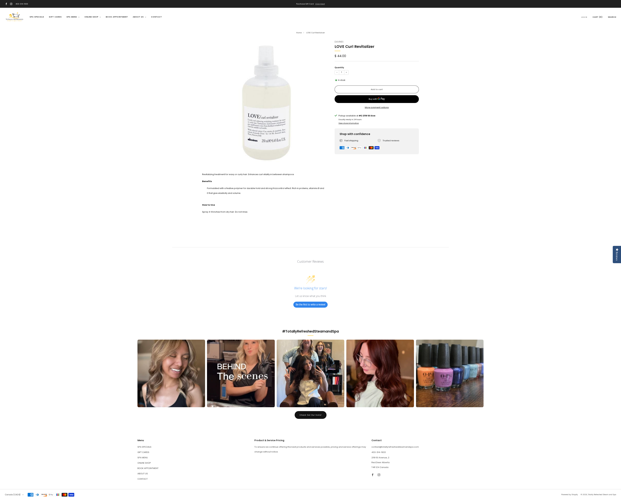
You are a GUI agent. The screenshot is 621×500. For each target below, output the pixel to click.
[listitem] (310, 4)
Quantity (339, 67)
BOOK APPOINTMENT (117, 17)
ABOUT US (138, 17)
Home (299, 32)
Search (612, 17)
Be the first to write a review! (310, 304)
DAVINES (339, 41)
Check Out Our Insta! (311, 415)
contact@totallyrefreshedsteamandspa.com (395, 446)
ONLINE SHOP (91, 17)
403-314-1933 (22, 4)
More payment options (377, 107)
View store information (348, 123)
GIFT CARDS (55, 17)
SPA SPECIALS (37, 17)
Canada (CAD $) (13, 494)
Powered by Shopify (569, 494)
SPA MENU (71, 17)
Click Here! (320, 4)
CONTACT (156, 17)
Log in (584, 17)
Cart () (598, 17)
